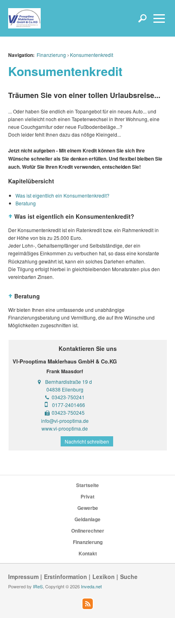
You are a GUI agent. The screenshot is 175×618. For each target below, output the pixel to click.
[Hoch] (10, 216)
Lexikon (103, 576)
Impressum (23, 576)
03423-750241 (68, 397)
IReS (38, 586)
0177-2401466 (68, 404)
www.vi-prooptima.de (65, 428)
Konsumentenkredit (91, 54)
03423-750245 (68, 412)
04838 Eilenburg (64, 389)
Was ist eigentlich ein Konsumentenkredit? (62, 195)
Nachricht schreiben (87, 441)
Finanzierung (51, 54)
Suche (129, 576)
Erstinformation (65, 576)
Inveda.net (91, 586)
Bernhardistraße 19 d (68, 381)
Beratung (25, 203)
